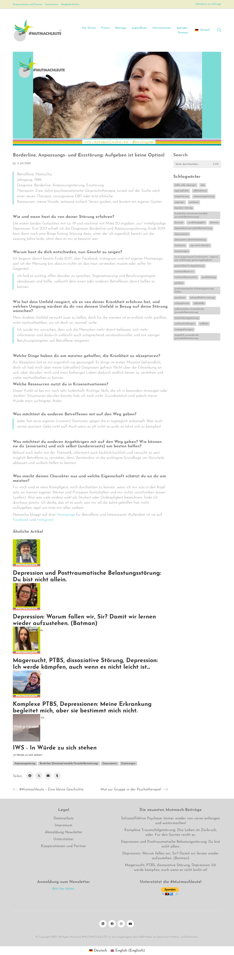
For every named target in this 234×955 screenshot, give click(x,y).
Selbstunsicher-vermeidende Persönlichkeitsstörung (189, 310)
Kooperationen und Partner (63, 846)
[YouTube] (130, 923)
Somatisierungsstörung (187, 318)
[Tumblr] (57, 775)
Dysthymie (180, 245)
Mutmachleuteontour (186, 277)
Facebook (20, 520)
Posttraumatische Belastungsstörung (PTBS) (194, 290)
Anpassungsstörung (25, 763)
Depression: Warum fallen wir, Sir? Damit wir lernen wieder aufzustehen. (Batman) (170, 856)
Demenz (214, 222)
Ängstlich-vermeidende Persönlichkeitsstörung (187, 336)
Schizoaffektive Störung (202, 298)
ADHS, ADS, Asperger (185, 185)
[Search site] (219, 30)
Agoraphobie (182, 191)
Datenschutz (64, 818)
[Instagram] (121, 923)
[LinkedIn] (103, 923)
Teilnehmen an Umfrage (208, 4)
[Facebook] (29, 775)
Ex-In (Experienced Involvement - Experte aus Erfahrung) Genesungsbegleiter (196, 258)
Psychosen (180, 298)
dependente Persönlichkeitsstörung (193, 228)
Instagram (45, 520)
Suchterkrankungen (185, 323)
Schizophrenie (182, 303)
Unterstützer (63, 839)
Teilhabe (204, 323)
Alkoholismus (200, 191)
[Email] (48, 775)
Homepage (66, 515)
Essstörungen (128, 763)
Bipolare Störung (184, 208)
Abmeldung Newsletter (63, 832)
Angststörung (182, 196)
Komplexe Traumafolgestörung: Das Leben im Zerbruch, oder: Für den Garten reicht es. (170, 832)
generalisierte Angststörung (189, 266)
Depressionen (110, 763)
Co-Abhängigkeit (196, 222)
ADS (203, 185)
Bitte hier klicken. (63, 888)
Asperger (179, 202)
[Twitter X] (39, 775)
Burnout (179, 222)
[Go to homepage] (37, 30)
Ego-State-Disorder (200, 245)
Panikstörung (209, 277)
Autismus (194, 202)
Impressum (63, 825)
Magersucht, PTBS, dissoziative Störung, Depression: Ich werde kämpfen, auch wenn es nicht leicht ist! (170, 867)
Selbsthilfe (199, 303)
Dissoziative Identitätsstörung (190, 240)
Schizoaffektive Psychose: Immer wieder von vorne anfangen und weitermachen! (170, 821)
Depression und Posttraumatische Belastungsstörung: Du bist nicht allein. (170, 844)
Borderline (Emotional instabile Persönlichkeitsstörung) (69, 763)
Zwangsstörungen (184, 329)
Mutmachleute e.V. (184, 271)
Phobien (179, 283)
